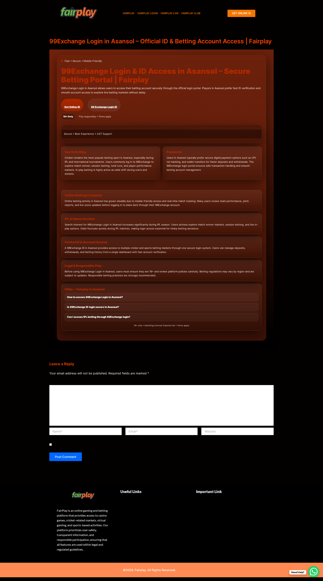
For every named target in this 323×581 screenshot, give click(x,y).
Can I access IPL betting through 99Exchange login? (98, 316)
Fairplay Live (170, 13)
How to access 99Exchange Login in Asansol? (95, 297)
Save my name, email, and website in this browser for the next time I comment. (103, 444)
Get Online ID (72, 106)
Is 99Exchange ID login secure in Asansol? (93, 306)
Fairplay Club (191, 13)
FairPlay (129, 13)
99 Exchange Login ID (104, 106)
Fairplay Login (148, 13)
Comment (56, 382)
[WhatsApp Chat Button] (313, 571)
